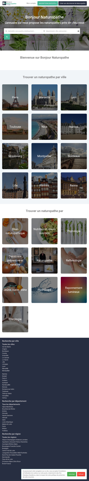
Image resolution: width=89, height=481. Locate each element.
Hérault (4, 417)
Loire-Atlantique (7, 422)
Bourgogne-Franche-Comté (11, 446)
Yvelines (5, 431)
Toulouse (5, 391)
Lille (3, 362)
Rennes (4, 387)
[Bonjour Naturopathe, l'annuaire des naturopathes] (9, 3)
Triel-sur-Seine (7, 393)
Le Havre (5, 360)
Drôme (4, 411)
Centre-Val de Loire (8, 450)
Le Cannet (5, 357)
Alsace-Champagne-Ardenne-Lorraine (14, 440)
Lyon (3, 366)
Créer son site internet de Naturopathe (72, 3)
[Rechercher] (7, 37)
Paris (4, 426)
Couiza (4, 353)
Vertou (4, 398)
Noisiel (4, 376)
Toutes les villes (8, 344)
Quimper (5, 382)
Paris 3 (4, 378)
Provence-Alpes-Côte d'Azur (11, 461)
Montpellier (6, 371)
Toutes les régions (9, 437)
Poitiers (4, 380)
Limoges (5, 364)
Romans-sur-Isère (8, 389)
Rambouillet (6, 385)
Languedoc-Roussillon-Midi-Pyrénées (14, 453)
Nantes (4, 374)
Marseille (5, 368)
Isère (3, 420)
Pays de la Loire (7, 459)
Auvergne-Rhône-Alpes (9, 444)
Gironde (4, 413)
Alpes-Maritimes (7, 407)
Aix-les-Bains (6, 347)
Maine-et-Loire (7, 424)
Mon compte (31, 3)
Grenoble (5, 355)
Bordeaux (5, 351)
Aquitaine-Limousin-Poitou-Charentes (14, 442)
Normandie (6, 457)
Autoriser (72, 474)
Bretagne (5, 448)
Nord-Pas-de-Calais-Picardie (11, 455)
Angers (4, 349)
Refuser (81, 474)
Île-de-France (6, 463)
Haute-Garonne (7, 415)
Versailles (5, 396)
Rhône (4, 428)
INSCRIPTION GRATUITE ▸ (47, 3)
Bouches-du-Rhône (8, 409)
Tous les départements (11, 404)
